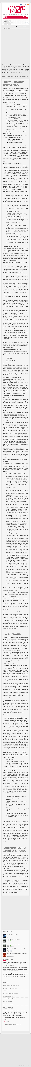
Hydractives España (15, 10)
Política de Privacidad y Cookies (11, 988)
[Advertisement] (15, 46)
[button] (22, 17)
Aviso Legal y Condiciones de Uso (11, 985)
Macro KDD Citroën (8, 996)
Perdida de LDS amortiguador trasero (16, 944)
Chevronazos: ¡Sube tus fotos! (11, 993)
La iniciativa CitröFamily (8, 1004)
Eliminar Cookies (7, 991)
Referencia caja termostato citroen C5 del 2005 (18, 948)
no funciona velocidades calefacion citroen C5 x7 (19, 953)
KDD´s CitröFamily (8, 1001)
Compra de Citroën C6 (13, 934)
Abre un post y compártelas (16, 72)
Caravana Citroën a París (8, 998)
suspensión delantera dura (14, 939)
